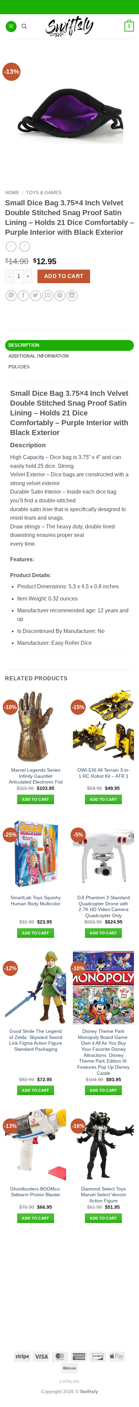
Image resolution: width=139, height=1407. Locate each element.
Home (12, 192)
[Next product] (11, 246)
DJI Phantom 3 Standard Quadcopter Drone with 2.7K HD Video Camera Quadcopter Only (103, 906)
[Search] (24, 26)
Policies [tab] (19, 366)
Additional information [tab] (38, 356)
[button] (11, 26)
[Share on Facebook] (23, 295)
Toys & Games (43, 192)
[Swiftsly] (69, 26)
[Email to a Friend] (47, 295)
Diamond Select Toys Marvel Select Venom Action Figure (103, 1194)
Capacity (33, 457)
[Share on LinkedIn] (72, 295)
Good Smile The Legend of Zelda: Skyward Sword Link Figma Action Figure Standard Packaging (35, 1040)
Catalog (69, 1381)
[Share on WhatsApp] (11, 295)
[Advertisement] (69, 1286)
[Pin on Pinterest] (59, 295)
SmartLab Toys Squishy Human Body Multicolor (35, 900)
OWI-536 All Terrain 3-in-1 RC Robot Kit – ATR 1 (103, 773)
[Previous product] (24, 246)
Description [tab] (23, 345)
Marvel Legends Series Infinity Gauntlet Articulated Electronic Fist (36, 776)
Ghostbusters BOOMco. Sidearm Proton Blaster (35, 1192)
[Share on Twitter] (35, 295)
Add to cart (64, 276)
